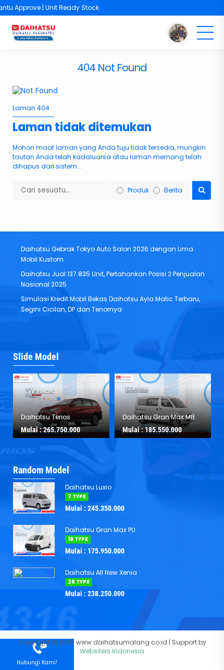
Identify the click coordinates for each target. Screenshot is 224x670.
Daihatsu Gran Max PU (100, 529)
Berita (173, 190)
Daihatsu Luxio (88, 487)
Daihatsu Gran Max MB (158, 417)
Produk (138, 190)
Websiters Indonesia (112, 651)
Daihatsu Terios (45, 417)
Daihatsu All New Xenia (101, 572)
